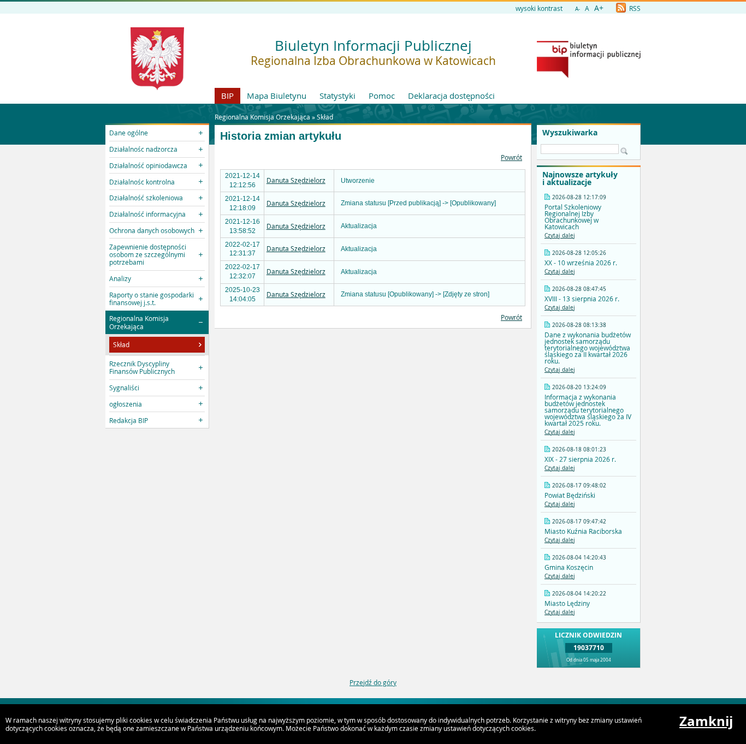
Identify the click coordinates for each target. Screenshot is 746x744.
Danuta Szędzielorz (296, 180)
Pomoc (382, 95)
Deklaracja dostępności (451, 95)
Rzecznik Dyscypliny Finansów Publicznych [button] (142, 367)
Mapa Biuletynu (276, 95)
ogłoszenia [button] (125, 404)
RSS (634, 8)
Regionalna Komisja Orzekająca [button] (139, 322)
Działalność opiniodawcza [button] (148, 165)
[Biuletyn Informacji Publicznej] (589, 75)
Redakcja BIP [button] (128, 420)
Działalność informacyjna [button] (147, 214)
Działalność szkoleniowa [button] (146, 197)
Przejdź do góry (373, 682)
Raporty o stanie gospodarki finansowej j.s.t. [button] (151, 298)
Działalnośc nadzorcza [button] (143, 149)
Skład (325, 116)
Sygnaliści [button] (124, 387)
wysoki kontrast (539, 8)
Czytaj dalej (559, 235)
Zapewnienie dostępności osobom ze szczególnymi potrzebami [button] (147, 254)
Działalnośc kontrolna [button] (142, 181)
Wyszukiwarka (569, 132)
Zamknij (706, 721)
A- (577, 9)
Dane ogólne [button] (128, 132)
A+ (598, 8)
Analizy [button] (120, 278)
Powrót (511, 157)
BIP (227, 95)
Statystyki (337, 95)
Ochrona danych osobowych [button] (151, 230)
